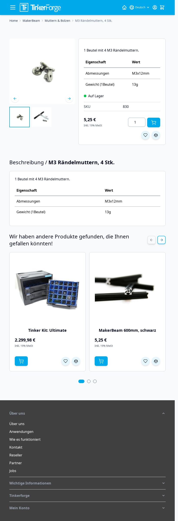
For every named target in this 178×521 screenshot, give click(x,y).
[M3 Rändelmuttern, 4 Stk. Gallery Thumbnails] (30, 117)
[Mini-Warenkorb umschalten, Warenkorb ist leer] (162, 7)
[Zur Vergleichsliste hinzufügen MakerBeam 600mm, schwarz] (156, 361)
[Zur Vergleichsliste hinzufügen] (156, 135)
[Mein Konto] (154, 7)
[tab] (81, 381)
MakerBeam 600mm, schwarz (127, 330)
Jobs (12, 470)
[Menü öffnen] (12, 7)
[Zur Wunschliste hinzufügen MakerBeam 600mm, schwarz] (145, 361)
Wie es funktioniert (25, 439)
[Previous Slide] (151, 240)
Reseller (15, 455)
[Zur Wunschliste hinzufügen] (145, 135)
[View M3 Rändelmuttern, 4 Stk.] (19, 117)
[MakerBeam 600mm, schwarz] (127, 290)
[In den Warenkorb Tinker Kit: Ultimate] (21, 361)
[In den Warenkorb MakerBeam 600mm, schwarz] (101, 361)
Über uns (17, 423)
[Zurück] (15, 98)
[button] (87, 413)
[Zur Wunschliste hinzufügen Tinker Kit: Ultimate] (65, 361)
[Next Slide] (161, 240)
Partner (15, 463)
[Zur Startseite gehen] (40, 7)
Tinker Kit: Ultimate (47, 330)
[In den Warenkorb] (153, 122)
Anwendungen (21, 431)
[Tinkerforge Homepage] (124, 7)
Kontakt (15, 447)
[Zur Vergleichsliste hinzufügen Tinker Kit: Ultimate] (76, 361)
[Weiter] (69, 98)
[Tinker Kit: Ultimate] (47, 290)
